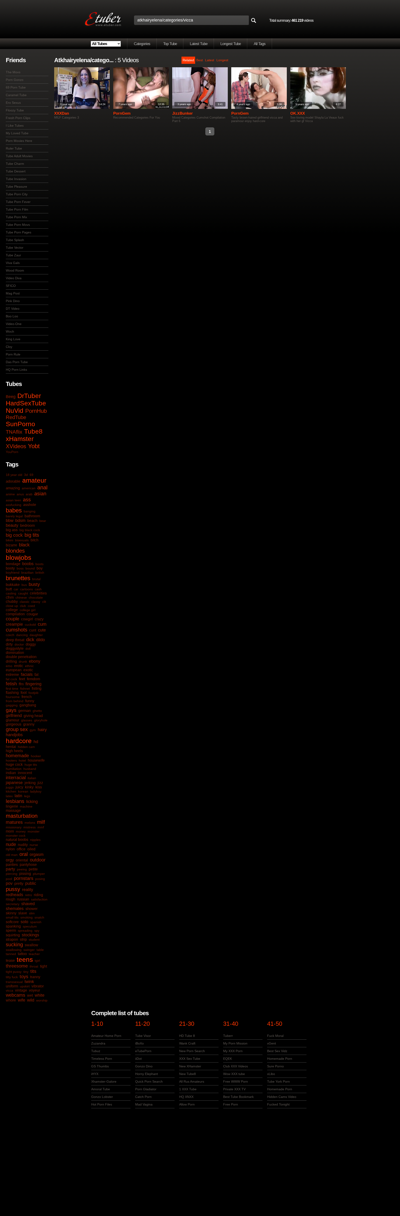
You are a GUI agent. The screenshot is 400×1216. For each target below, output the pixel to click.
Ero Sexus (13, 102)
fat (36, 675)
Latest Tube (198, 44)
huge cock (14, 764)
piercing (11, 874)
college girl (27, 610)
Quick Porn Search (149, 1081)
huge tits (31, 764)
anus (20, 494)
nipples (35, 840)
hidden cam (26, 747)
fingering (33, 684)
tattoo (22, 954)
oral (23, 854)
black (24, 544)
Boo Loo (12, 316)
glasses (26, 720)
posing (40, 879)
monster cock (15, 835)
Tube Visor (143, 1036)
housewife (36, 760)
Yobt (34, 446)
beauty (12, 525)
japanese (14, 782)
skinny (11, 913)
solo (24, 921)
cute (42, 630)
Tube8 (33, 431)
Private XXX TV (234, 1089)
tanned (11, 954)
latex (9, 796)
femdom (33, 679)
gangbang (27, 705)
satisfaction (39, 899)
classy (35, 601)
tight (43, 966)
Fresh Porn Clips (18, 118)
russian (23, 899)
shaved (28, 903)
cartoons (26, 589)
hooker (36, 756)
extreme (12, 675)
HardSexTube (26, 403)
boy (40, 568)
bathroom (32, 516)
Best (199, 60)
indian (11, 773)
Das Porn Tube (17, 362)
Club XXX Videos (235, 1066)
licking (32, 801)
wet (30, 995)
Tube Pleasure (16, 186)
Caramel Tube (16, 95)
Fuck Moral (275, 1036)
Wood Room (15, 270)
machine (26, 806)
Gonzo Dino (144, 1066)
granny (28, 724)
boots (39, 564)
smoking (26, 917)
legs (27, 796)
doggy (31, 644)
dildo (40, 639)
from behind (14, 701)
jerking (30, 783)
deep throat (15, 640)
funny (29, 701)
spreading (25, 930)
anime (10, 494)
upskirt (25, 986)
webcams (15, 995)
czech (10, 635)
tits (33, 971)
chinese (21, 597)
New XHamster (190, 1066)
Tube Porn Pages (18, 232)
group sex (17, 729)
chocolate (36, 597)
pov (9, 883)
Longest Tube (230, 44)
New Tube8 (187, 1074)
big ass (12, 530)
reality (27, 889)
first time (12, 688)
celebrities (38, 593)
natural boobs (17, 840)
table (40, 950)
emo (9, 666)
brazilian (27, 572)
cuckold (30, 624)
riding (38, 895)
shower (31, 909)
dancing (22, 635)
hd (36, 741)
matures (14, 822)
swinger (29, 950)
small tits (12, 917)
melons (30, 822)
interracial (16, 777)
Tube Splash (15, 240)
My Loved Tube (17, 133)
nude (11, 844)
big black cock (29, 530)
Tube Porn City (17, 194)
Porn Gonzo (14, 80)
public (30, 883)
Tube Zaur (13, 255)
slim (32, 913)
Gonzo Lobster (102, 1097)
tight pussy (14, 972)
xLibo (271, 1074)
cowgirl (27, 619)
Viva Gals (13, 263)
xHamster (20, 438)
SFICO (11, 286)
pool (9, 879)
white (39, 995)
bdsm (20, 520)
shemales (15, 908)
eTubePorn (143, 1051)
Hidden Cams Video (281, 1097)
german (24, 711)
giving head (33, 716)
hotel (22, 760)
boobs (28, 563)
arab (29, 494)
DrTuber (29, 395)
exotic (28, 670)
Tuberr (228, 1036)
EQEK (227, 1058)
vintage (21, 990)
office (21, 849)
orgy (10, 860)
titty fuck (12, 977)
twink (29, 981)
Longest (222, 60)
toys (24, 976)
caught (23, 593)
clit (44, 601)
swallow (31, 945)
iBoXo (139, 1043)
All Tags (260, 44)
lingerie (12, 806)
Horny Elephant (146, 1074)
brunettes (18, 578)
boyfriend (12, 572)
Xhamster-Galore (103, 1081)
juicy (19, 787)
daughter (36, 635)
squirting (13, 935)
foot (24, 693)
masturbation (22, 816)
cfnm (10, 597)
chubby (12, 601)
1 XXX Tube (188, 1089)
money (21, 831)
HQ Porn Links (16, 369)
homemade (17, 755)
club (23, 606)
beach (32, 521)
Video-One (14, 324)
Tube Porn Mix (16, 217)
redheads (14, 894)
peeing (22, 869)
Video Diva (14, 278)
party (10, 869)
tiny (25, 972)
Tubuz (95, 1051)
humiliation (14, 769)
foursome (13, 697)
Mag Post (13, 293)
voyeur (34, 990)
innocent (25, 773)
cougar (32, 614)
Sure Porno (275, 1066)
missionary (14, 827)
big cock (14, 535)
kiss (38, 787)
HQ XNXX (186, 1097)
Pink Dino (13, 301)
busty (34, 584)
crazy (39, 619)
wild (30, 1000)
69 (31, 475)
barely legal (14, 516)
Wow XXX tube (234, 1074)
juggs (10, 787)
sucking (14, 944)
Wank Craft (187, 1043)
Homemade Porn (279, 1058)
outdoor (38, 859)
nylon (10, 849)
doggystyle (15, 648)
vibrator (37, 986)
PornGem (122, 113)
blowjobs (18, 557)
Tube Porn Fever (18, 202)
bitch (34, 540)
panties (12, 865)
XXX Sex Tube (189, 1058)
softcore (12, 922)
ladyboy (35, 791)
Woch (10, 331)
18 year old (14, 475)
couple (12, 618)
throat (34, 966)
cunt (32, 630)
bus (24, 585)
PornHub (36, 411)
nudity (23, 845)
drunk (23, 661)
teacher (34, 954)
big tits (32, 535)
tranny (35, 977)
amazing (13, 488)
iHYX (94, 1074)
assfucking (13, 505)
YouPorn (12, 452)
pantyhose (28, 865)
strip (23, 939)
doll (28, 648)
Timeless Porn (101, 1058)
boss (20, 568)
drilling (11, 661)
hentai (11, 747)
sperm (11, 930)
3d (26, 475)
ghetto (37, 711)
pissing (25, 874)
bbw (9, 520)
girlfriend (14, 715)
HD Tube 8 (187, 1036)
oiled (31, 849)
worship (41, 1000)
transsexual (14, 982)
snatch (39, 917)
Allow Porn (187, 1104)
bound (30, 568)
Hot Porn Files (101, 1104)
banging (29, 511)
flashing (12, 693)
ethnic (29, 666)
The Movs (13, 72)
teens (25, 959)
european (14, 670)
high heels (14, 751)
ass (27, 499)
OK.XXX (297, 113)
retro (28, 895)
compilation (15, 614)
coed (31, 606)
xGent (271, 1043)
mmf (41, 827)
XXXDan (61, 113)
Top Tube (170, 44)
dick (30, 639)
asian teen (13, 500)
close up (12, 606)
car (16, 589)
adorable (13, 481)
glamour (12, 720)
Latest (209, 60)
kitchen (11, 791)
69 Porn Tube (16, 87)
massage (13, 810)
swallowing (14, 950)
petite (33, 869)
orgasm (37, 854)
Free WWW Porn (235, 1081)
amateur (34, 480)
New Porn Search (192, 1051)
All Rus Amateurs (191, 1081)
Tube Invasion (16, 179)
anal (42, 487)
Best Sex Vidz (277, 1051)
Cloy (9, 347)
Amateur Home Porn (106, 1036)
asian (40, 493)
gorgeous (13, 724)
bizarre (11, 545)
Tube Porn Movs (18, 225)
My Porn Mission (235, 1043)
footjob (33, 693)
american (28, 488)
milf (41, 822)
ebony (34, 661)
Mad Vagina (144, 1104)
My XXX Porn (233, 1051)
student (34, 939)
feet (22, 679)
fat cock (11, 679)
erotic (18, 666)
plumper (39, 874)
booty (10, 568)
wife (21, 1000)
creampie (14, 624)
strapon (12, 939)
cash (38, 589)
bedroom (27, 525)
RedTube (16, 417)
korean (23, 791)
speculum (30, 926)
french (27, 697)
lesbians (15, 801)
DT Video (12, 308)
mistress (29, 827)
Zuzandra (98, 1043)
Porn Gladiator (145, 1089)
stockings (30, 935)
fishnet (25, 688)
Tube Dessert (15, 171)
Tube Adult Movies (19, 156)
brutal (36, 579)
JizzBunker (182, 113)
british (39, 572)
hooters (11, 760)
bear (42, 521)
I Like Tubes (15, 125)
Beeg (11, 396)
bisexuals (22, 540)
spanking (13, 926)
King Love (13, 339)
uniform (12, 986)
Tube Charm (15, 163)
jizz (40, 783)
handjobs (14, 734)
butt (9, 589)
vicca (9, 990)
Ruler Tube (14, 148)
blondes (15, 551)
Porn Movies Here (19, 141)
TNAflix (14, 432)
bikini (9, 540)
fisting (36, 688)
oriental (22, 860)
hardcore (19, 740)
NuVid (14, 410)
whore (11, 1000)
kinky (29, 787)
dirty (9, 644)
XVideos (16, 446)
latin (18, 795)
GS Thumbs (100, 1066)
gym (33, 730)
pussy (13, 889)
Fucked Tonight (278, 1104)
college (12, 610)
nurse (34, 845)
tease (10, 960)
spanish (35, 922)
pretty (18, 883)
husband (29, 769)
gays (11, 710)
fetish (11, 683)
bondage (13, 564)
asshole (29, 505)
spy (36, 930)
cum (42, 624)
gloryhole (40, 720)
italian (32, 778)
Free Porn (230, 1104)
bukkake (13, 585)
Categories (142, 44)
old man (12, 855)
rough (10, 899)
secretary (12, 904)
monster (34, 831)
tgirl (37, 960)
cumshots (16, 630)
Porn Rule (13, 354)
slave (22, 913)
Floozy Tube (15, 110)
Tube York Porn (278, 1081)
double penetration (21, 657)
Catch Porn (143, 1097)
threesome (17, 965)
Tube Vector (14, 247)
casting (11, 593)
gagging (12, 705)
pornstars (23, 878)
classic (24, 601)
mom (10, 831)
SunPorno (20, 424)
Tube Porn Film (17, 209)
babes (14, 510)
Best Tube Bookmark (238, 1097)
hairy (42, 729)
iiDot (138, 1058)
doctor (19, 644)
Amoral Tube (100, 1089)
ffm (21, 684)
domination (15, 653)
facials (27, 674)
